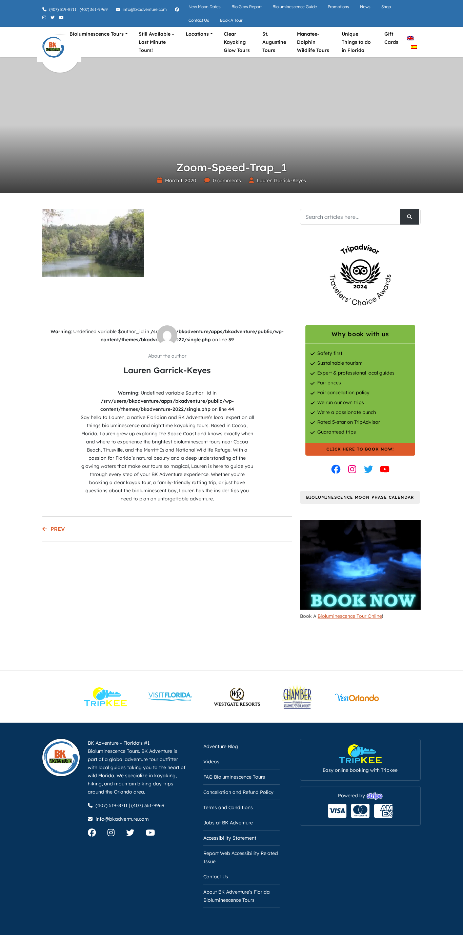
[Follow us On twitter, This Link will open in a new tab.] (135, 834)
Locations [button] (197, 34)
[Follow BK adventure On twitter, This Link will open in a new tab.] (53, 17)
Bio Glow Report (247, 6)
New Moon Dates (204, 6)
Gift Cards (391, 38)
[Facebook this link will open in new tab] (335, 469)
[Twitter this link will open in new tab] (368, 469)
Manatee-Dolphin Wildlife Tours (313, 42)
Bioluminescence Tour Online (350, 616)
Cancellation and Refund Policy (238, 792)
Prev (58, 529)
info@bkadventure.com (145, 9)
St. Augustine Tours (274, 42)
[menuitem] (410, 38)
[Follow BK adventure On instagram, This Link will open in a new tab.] (45, 17)
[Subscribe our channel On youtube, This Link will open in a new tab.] (155, 834)
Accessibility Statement (229, 838)
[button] (15, 919)
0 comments (227, 180)
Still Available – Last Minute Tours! (157, 42)
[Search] (409, 217)
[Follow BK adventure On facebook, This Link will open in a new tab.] (178, 9)
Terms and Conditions (228, 807)
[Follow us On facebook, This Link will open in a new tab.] (97, 834)
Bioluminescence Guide (295, 6)
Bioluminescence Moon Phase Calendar (360, 497)
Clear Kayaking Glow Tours (237, 42)
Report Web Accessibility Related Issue (240, 857)
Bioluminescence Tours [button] (96, 34)
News (365, 6)
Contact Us (198, 20)
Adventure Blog (220, 746)
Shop (386, 6)
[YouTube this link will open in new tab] (384, 469)
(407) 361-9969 (94, 9)
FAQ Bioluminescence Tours (234, 777)
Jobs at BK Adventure (228, 823)
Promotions (338, 6)
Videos (211, 762)
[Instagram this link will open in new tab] (352, 469)
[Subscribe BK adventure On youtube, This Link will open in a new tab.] (62, 17)
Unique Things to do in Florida (356, 42)
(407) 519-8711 (63, 9)
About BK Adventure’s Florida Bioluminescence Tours (236, 896)
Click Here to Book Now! (360, 449)
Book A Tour (231, 20)
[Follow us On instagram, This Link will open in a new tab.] (116, 834)
